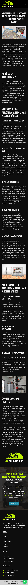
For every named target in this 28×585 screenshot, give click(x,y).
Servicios (6, 539)
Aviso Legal (6, 556)
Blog (5, 544)
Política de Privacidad (9, 558)
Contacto (6, 547)
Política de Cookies (8, 561)
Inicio (5, 536)
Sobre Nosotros (7, 541)
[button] (25, 4)
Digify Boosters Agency (14, 583)
